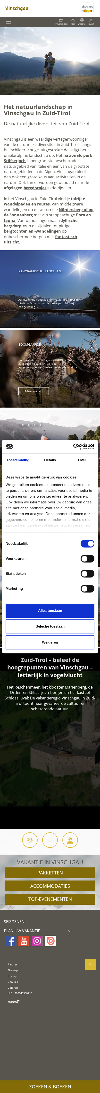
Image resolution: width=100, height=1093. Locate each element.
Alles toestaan (50, 610)
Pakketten (50, 873)
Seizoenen (14, 921)
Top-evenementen (50, 899)
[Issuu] (50, 941)
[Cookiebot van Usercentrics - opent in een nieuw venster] (73, 446)
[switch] (87, 558)
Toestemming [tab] (17, 460)
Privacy (12, 976)
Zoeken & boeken (50, 1087)
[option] (50, 61)
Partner (12, 964)
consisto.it (14, 1001)
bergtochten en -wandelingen (32, 231)
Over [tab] (82, 460)
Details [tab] (50, 460)
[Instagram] (37, 941)
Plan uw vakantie (22, 931)
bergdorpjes (35, 187)
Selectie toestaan (50, 626)
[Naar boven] (90, 964)
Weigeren (50, 642)
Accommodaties (50, 886)
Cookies (13, 982)
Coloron (13, 987)
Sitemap (13, 970)
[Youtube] (23, 941)
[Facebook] (10, 941)
